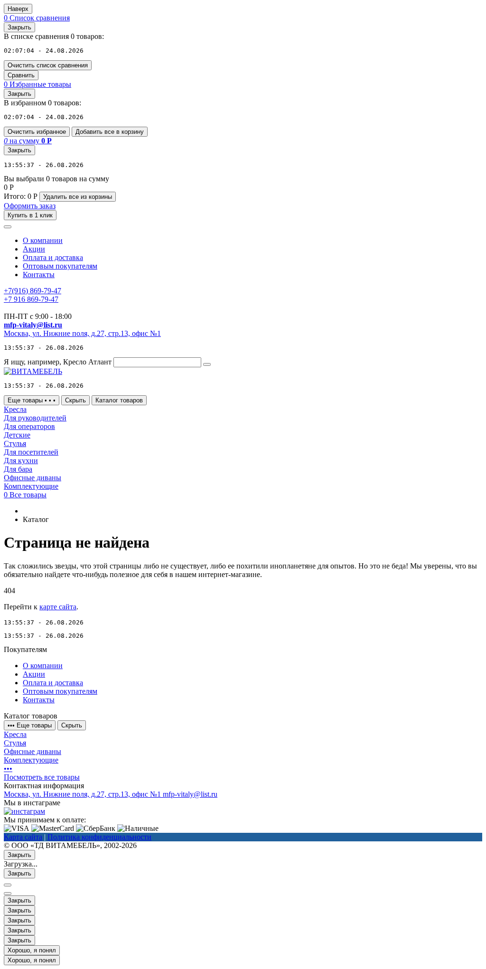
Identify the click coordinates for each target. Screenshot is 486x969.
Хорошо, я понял (32, 950)
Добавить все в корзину (109, 131)
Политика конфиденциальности (99, 837)
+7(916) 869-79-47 (32, 291)
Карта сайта (23, 837)
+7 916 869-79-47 (31, 299)
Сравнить (21, 75)
